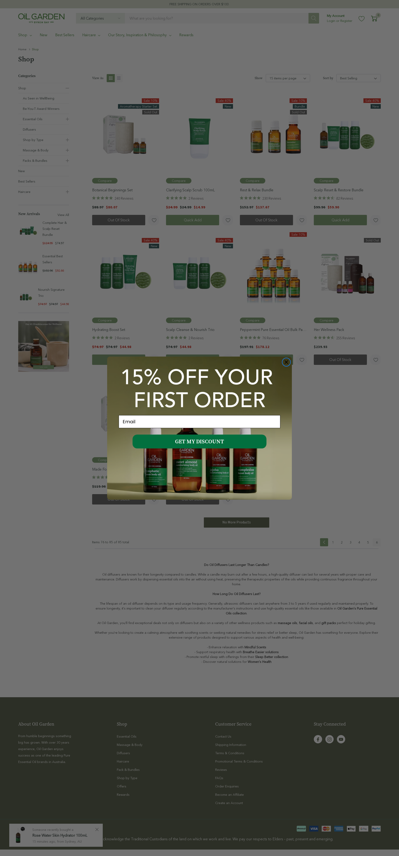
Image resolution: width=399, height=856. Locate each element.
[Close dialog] (286, 362)
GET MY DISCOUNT (199, 441)
